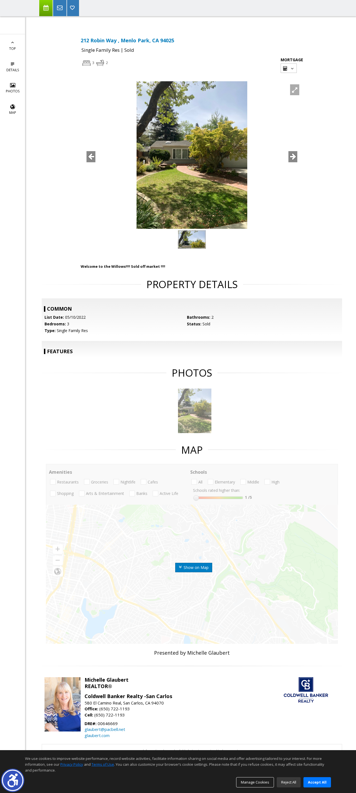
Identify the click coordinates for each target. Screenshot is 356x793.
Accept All (317, 782)
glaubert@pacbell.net (105, 729)
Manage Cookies (255, 782)
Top (12, 48)
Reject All (288, 782)
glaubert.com (97, 735)
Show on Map (195, 567)
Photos (12, 91)
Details (12, 70)
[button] (12, 780)
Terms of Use (103, 764)
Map (12, 112)
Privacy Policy (71, 764)
